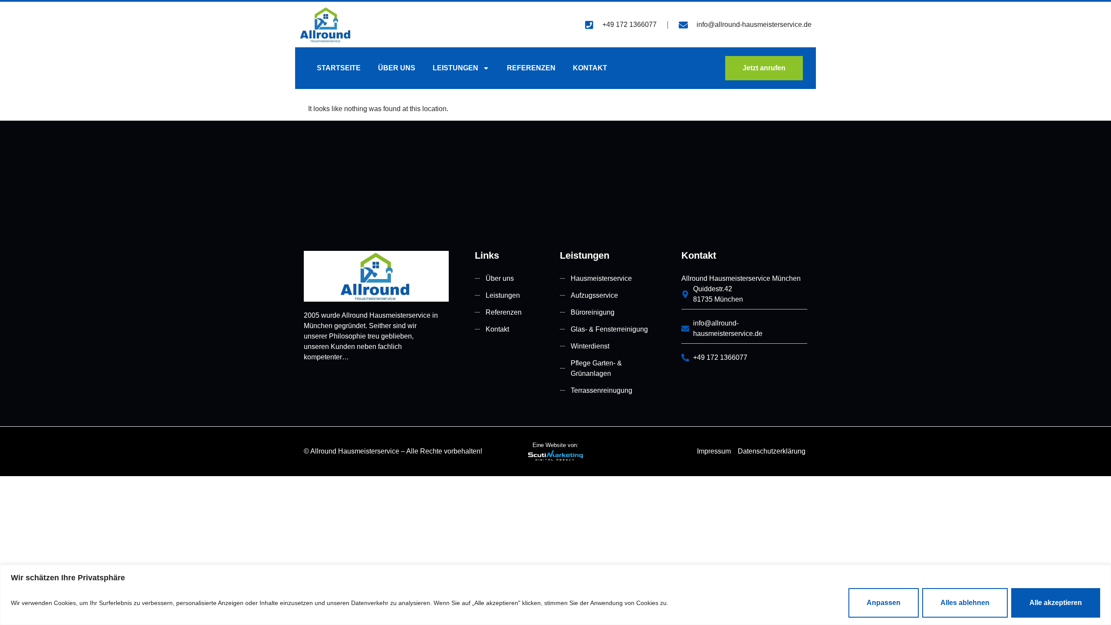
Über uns (396, 68)
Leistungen (455, 68)
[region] (555, 595)
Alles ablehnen (964, 602)
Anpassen (884, 602)
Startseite (339, 68)
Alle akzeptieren (1055, 602)
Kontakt (590, 68)
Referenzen (531, 68)
